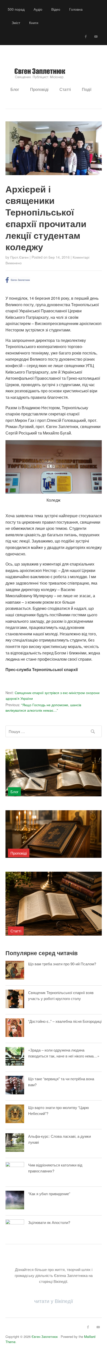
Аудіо (38, 9)
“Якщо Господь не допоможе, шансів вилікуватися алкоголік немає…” (43, 707)
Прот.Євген (19, 257)
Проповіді (39, 89)
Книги (33, 22)
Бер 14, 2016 (59, 257)
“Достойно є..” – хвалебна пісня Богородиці (65, 1021)
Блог (14, 89)
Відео (55, 9)
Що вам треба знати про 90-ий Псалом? (62, 963)
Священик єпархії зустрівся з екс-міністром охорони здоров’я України (52, 695)
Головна (76, 9)
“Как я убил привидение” (49, 1193)
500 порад (16, 9)
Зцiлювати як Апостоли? (49, 1222)
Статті (65, 89)
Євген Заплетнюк (45, 1336)
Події (86, 89)
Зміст (16, 22)
